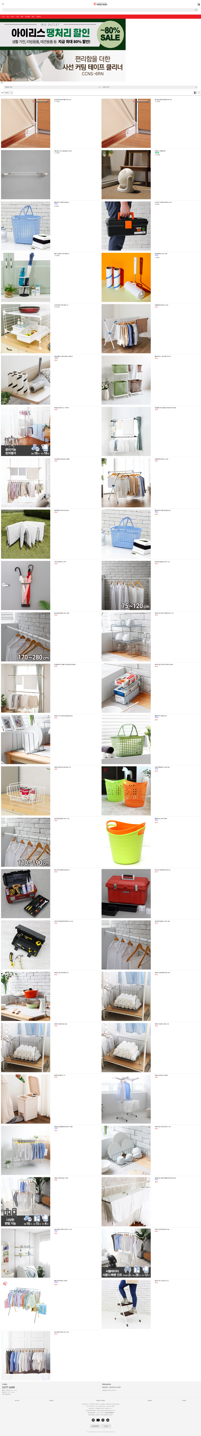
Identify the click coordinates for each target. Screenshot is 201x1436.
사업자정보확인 (95, 1426)
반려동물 (27, 16)
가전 (3, 16)
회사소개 (17, 1400)
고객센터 (184, 1400)
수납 (7, 16)
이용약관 (150, 1400)
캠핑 (22, 16)
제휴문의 (38, 16)
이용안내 (51, 1400)
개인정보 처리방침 (100, 1400)
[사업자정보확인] (109, 1412)
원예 (33, 16)
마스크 (12, 16)
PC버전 (106, 1426)
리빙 (17, 16)
